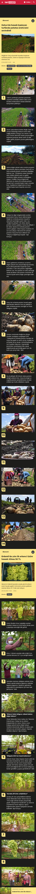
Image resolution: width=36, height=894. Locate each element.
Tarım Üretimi (11, 66)
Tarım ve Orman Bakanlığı (24, 66)
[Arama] (34, 2)
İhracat (9, 69)
